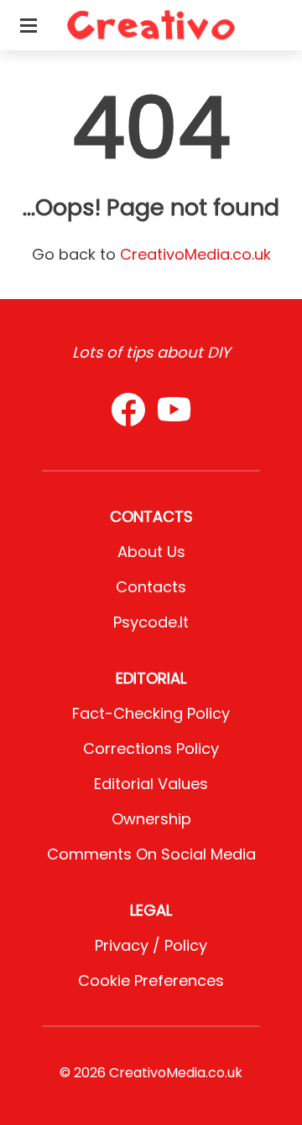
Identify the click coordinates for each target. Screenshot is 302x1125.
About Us (151, 551)
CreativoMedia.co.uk (195, 254)
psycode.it (151, 622)
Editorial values (151, 783)
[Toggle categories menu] (28, 25)
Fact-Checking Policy (151, 713)
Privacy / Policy (151, 945)
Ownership (151, 818)
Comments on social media (151, 854)
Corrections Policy (151, 748)
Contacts (151, 586)
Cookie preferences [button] (151, 980)
